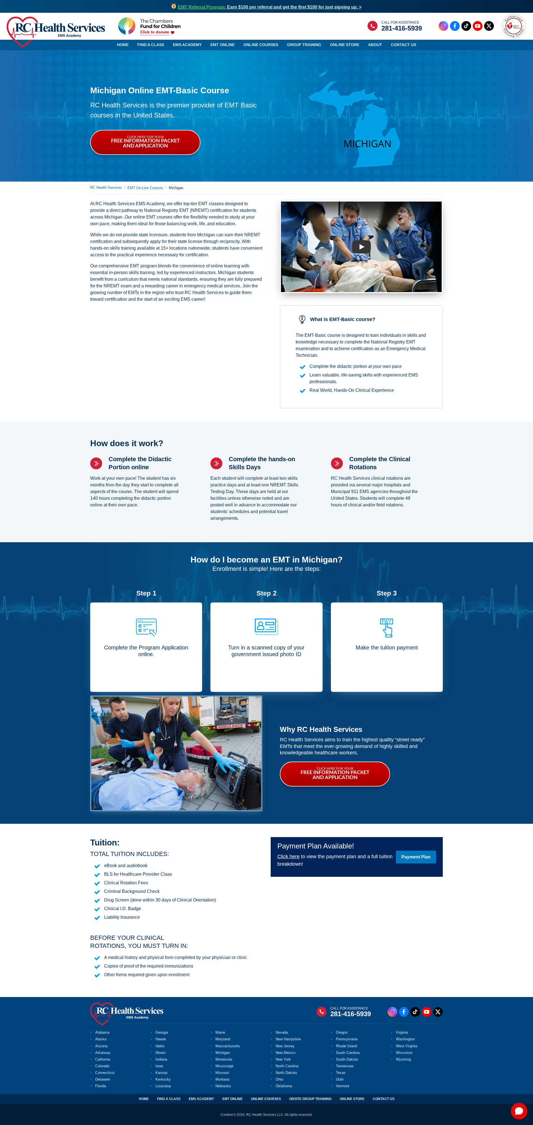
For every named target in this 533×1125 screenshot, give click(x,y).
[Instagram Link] (443, 26)
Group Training (304, 44)
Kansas (161, 1073)
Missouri (222, 1073)
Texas (341, 1073)
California (102, 1059)
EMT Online (222, 44)
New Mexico (285, 1053)
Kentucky (163, 1079)
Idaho (159, 1046)
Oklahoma (284, 1086)
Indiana (161, 1059)
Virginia (402, 1032)
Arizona (101, 1046)
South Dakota (347, 1059)
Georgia (161, 1032)
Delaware (102, 1079)
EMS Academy (187, 44)
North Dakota (286, 1073)
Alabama (102, 1032)
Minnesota (223, 1059)
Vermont (342, 1086)
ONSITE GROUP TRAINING (310, 1099)
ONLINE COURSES (266, 1099)
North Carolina (287, 1066)
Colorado (102, 1066)
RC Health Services (106, 187)
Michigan (222, 1053)
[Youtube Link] (477, 26)
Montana (222, 1079)
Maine (220, 1032)
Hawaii (160, 1039)
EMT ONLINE (232, 1099)
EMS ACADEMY (201, 1099)
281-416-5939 (401, 28)
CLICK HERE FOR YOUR (145, 142)
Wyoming (403, 1059)
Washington (405, 1039)
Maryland (222, 1039)
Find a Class (150, 44)
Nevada (282, 1032)
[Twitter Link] (489, 26)
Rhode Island (346, 1046)
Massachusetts (227, 1046)
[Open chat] (519, 1111)
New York (283, 1059)
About (375, 44)
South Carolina (347, 1053)
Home (123, 44)
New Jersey (285, 1046)
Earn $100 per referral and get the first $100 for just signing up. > (269, 7)
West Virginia (406, 1046)
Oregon (342, 1032)
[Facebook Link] (455, 26)
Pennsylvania (347, 1039)
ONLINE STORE (352, 1099)
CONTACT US (383, 1099)
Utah (339, 1079)
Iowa (159, 1066)
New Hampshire (288, 1039)
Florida (100, 1086)
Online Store (344, 44)
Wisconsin (404, 1053)
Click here (288, 856)
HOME (144, 1099)
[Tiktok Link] (466, 26)
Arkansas (102, 1053)
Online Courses (260, 44)
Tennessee (344, 1066)
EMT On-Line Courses (145, 188)
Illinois (160, 1053)
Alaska (100, 1039)
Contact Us (403, 44)
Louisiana (163, 1086)
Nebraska (223, 1086)
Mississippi (224, 1066)
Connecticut (104, 1073)
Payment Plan (416, 857)
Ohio (279, 1079)
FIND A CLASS (168, 1099)
